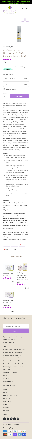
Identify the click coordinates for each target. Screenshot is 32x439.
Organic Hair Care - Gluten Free (12, 358)
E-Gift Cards (6, 369)
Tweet (7, 245)
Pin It (23, 245)
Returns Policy (7, 398)
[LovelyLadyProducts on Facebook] (8, 418)
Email (14, 249)
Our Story (6, 378)
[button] (7, 59)
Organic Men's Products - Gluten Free (13, 361)
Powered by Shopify (9, 428)
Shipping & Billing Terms (10, 395)
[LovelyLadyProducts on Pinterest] (11, 418)
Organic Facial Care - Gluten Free (12, 352)
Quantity (5, 93)
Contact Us (6, 410)
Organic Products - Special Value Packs (14, 349)
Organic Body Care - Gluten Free (12, 355)
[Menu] (22, 8)
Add (7, 249)
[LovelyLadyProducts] (10, 11)
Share (15, 245)
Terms (5, 404)
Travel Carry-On (8, 47)
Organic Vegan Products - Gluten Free (13, 366)
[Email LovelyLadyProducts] (18, 418)
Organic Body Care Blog (10, 372)
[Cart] (27, 8)
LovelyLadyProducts (13, 424)
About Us (5, 375)
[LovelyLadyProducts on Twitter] (4, 418)
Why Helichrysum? (8, 381)
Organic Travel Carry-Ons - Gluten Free (14, 364)
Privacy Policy (7, 401)
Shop (4, 346)
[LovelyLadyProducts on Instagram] (14, 418)
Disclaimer (6, 407)
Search (5, 389)
